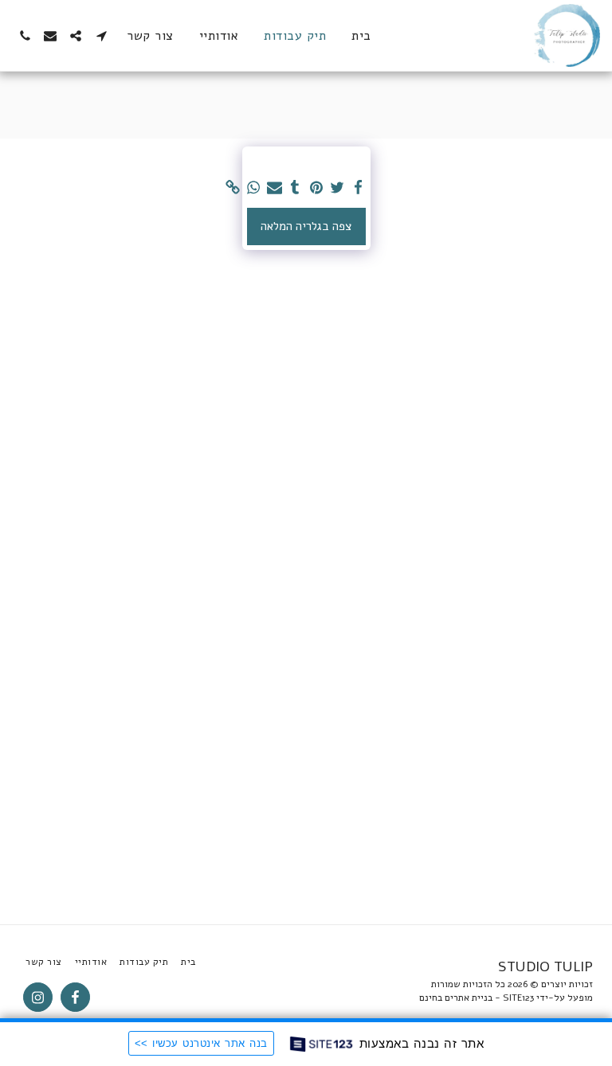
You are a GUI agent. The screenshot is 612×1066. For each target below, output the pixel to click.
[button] (101, 35)
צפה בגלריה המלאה (306, 226)
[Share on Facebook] (358, 188)
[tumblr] (295, 188)
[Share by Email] (274, 188)
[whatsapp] (253, 188)
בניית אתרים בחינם (455, 997)
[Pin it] (316, 188)
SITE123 (518, 997)
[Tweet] (337, 188)
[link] (232, 188)
